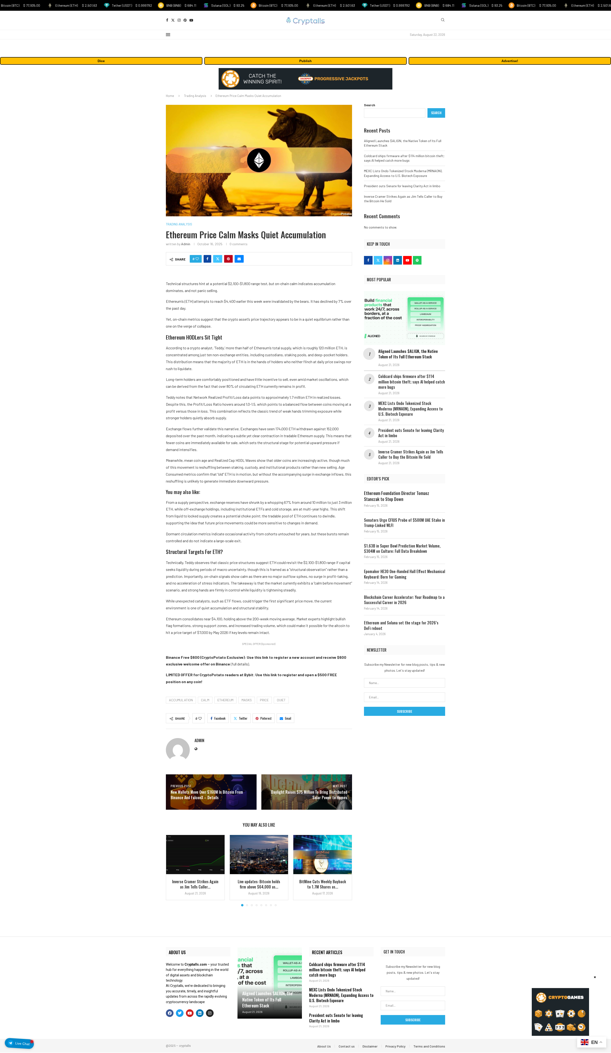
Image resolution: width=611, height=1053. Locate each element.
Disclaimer (370, 1046)
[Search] (442, 20)
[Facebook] (167, 20)
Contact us (347, 1046)
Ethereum (225, 700)
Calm (205, 700)
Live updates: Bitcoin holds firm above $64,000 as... (259, 884)
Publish (305, 61)
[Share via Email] (239, 259)
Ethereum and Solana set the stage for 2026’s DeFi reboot (401, 625)
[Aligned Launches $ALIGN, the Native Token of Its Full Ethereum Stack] (404, 318)
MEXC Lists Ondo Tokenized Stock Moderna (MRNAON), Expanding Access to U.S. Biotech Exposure (410, 408)
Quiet (281, 700)
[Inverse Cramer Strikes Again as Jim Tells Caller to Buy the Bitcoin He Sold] (195, 854)
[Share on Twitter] (217, 259)
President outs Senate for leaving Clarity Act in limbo (402, 186)
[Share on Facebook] (207, 259)
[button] (172, 870)
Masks (247, 700)
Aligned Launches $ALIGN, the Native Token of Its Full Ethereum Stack (408, 353)
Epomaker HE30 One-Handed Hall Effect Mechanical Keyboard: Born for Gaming (404, 574)
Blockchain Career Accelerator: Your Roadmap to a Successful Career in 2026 (404, 600)
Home (170, 96)
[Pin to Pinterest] (228, 259)
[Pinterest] (185, 20)
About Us (324, 1046)
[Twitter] (173, 20)
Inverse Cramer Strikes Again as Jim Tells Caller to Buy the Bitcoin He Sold (410, 454)
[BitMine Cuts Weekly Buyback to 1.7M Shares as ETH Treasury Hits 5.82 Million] (322, 854)
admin (185, 244)
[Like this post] (197, 259)
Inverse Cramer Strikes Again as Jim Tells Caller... (195, 884)
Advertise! (509, 61)
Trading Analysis (195, 96)
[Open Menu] (168, 34)
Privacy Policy (395, 1046)
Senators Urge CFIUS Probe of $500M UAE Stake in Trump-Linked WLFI (404, 522)
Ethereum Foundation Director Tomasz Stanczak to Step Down (396, 496)
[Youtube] (191, 20)
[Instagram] (179, 20)
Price (264, 700)
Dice (101, 61)
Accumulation (181, 700)
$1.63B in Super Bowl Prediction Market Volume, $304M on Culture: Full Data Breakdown (402, 548)
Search (369, 105)
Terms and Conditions (429, 1046)
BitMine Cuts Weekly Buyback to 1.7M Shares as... (322, 884)
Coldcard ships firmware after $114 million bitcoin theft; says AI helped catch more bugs (411, 381)
